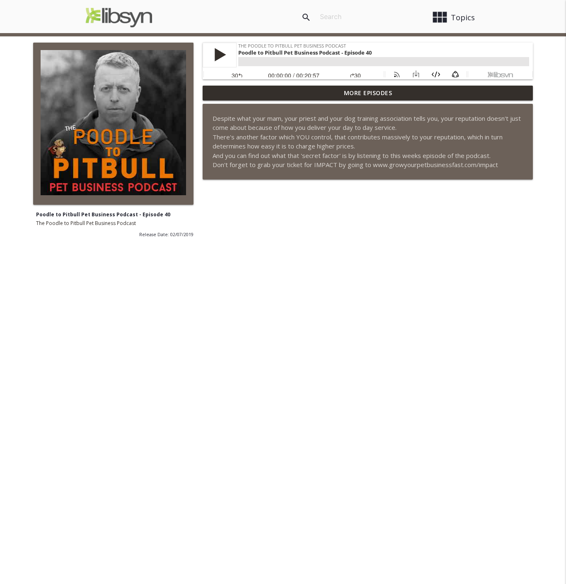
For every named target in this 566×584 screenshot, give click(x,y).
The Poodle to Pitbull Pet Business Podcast (86, 223)
